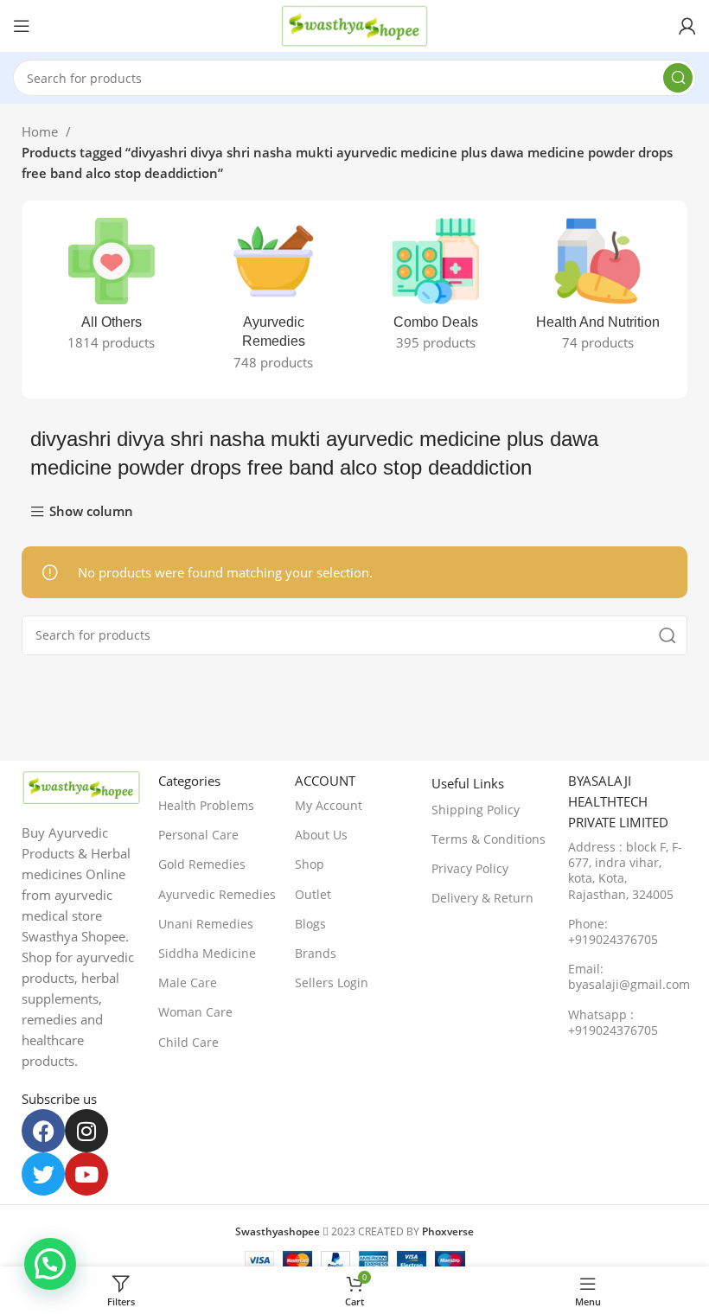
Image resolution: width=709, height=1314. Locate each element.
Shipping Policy (475, 809)
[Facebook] (43, 1130)
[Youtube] (86, 1174)
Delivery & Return (482, 898)
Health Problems (206, 805)
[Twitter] (43, 1174)
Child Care (188, 1042)
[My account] (687, 26)
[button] (50, 1264)
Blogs (310, 923)
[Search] (678, 77)
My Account (328, 805)
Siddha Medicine (207, 953)
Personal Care (198, 834)
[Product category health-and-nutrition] (598, 289)
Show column (91, 512)
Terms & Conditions (488, 839)
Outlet (313, 894)
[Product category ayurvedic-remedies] (274, 299)
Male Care (187, 982)
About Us (321, 834)
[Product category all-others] (111, 289)
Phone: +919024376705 (613, 931)
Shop (309, 864)
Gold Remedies (202, 864)
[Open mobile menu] (21, 26)
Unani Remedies (205, 923)
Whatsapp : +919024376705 (613, 1022)
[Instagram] (86, 1130)
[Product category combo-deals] (435, 289)
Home (41, 131)
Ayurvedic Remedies (217, 894)
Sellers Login (331, 982)
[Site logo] (354, 24)
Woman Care (195, 1012)
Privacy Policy (469, 868)
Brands (315, 953)
